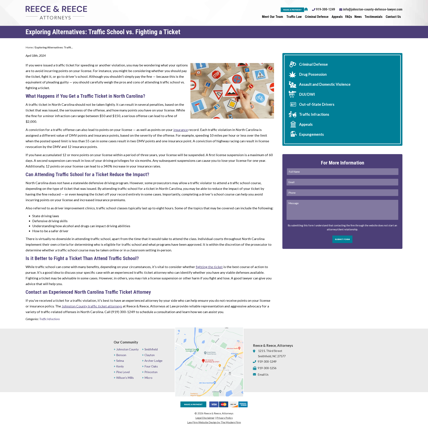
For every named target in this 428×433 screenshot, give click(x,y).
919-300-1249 (325, 9)
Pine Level (123, 372)
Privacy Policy (224, 417)
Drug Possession (313, 74)
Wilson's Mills (125, 377)
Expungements (311, 134)
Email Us (263, 374)
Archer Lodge (153, 360)
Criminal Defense (317, 17)
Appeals (337, 17)
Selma (120, 360)
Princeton (150, 372)
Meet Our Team (272, 17)
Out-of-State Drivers (316, 104)
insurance (180, 130)
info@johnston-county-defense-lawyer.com (372, 9)
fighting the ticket (209, 267)
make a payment (292, 10)
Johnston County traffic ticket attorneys (92, 306)
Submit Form (342, 239)
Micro (148, 377)
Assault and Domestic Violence (325, 84)
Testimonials (374, 17)
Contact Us (393, 17)
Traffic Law (294, 17)
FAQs (348, 17)
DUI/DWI (307, 94)
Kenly (120, 366)
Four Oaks (151, 366)
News (358, 17)
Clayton (149, 355)
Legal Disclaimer (205, 417)
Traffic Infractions (49, 319)
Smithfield (151, 349)
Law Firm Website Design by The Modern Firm (214, 422)
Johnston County (127, 349)
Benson (121, 355)
